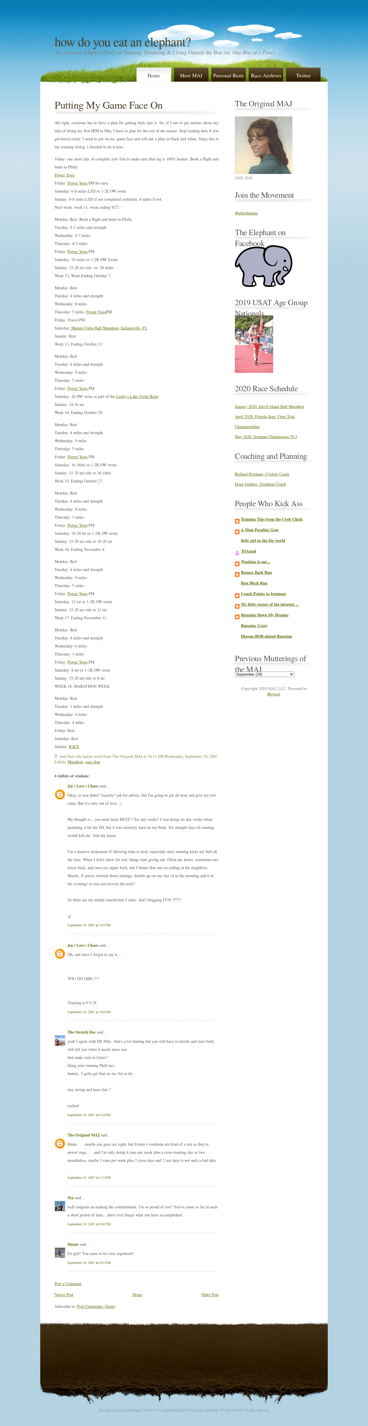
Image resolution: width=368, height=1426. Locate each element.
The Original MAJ (84, 1135)
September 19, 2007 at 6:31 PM (89, 1177)
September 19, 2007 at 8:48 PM (89, 1224)
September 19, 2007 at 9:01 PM (89, 1262)
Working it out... (255, 562)
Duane (73, 1244)
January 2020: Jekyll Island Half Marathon (269, 406)
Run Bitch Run (254, 583)
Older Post (209, 1294)
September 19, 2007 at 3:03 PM (89, 925)
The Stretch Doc (82, 1032)
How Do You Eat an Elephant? (123, 41)
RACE (74, 746)
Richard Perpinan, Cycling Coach (262, 474)
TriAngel (248, 551)
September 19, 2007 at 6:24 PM (89, 1114)
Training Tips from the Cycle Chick (272, 519)
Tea (71, 1198)
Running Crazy (254, 625)
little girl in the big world (263, 540)
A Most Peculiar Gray (260, 530)
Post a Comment (68, 1283)
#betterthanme (246, 213)
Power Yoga (64, 175)
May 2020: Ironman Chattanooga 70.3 (266, 436)
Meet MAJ (191, 75)
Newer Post (64, 1294)
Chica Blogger (259, 1409)
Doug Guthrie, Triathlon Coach (260, 484)
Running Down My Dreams (264, 615)
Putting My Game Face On (109, 105)
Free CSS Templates (204, 1409)
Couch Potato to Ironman (263, 594)
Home (153, 75)
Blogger (273, 694)
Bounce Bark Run (256, 572)
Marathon (75, 761)
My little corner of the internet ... (270, 604)
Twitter (303, 75)
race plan (92, 761)
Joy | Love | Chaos (83, 786)
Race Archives (266, 75)
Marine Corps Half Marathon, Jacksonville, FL (108, 328)
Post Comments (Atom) (96, 1306)
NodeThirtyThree (172, 1409)
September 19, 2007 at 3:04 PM (89, 1011)
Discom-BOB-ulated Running (266, 636)
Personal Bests (228, 75)
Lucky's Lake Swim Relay (137, 396)
